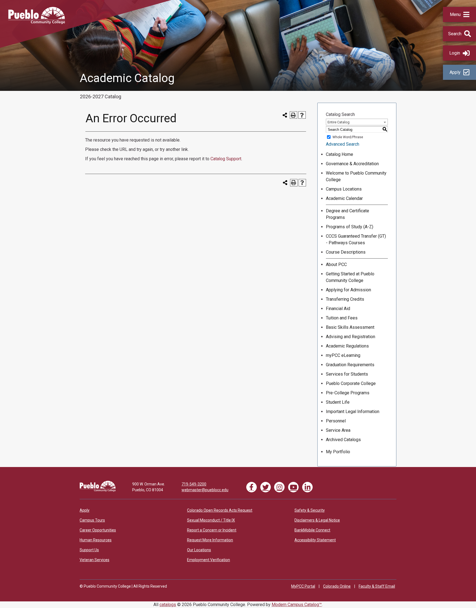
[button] (459, 14)
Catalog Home (339, 154)
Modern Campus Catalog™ (297, 604)
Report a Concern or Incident (211, 530)
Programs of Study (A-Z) (349, 226)
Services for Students (347, 374)
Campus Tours (92, 520)
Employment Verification (208, 560)
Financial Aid (338, 308)
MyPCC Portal (303, 586)
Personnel (336, 421)
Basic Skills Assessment (350, 327)
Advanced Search (342, 144)
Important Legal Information (352, 411)
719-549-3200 (194, 484)
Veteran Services (94, 560)
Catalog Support (225, 158)
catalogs (167, 604)
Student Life (338, 402)
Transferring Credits (345, 299)
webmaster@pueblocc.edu (205, 490)
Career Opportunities (98, 530)
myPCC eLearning (343, 355)
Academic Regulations (347, 346)
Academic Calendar (344, 198)
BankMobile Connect (312, 530)
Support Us (89, 550)
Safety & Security (309, 510)
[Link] (98, 490)
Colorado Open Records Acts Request (219, 510)
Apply (455, 72)
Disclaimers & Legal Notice (317, 520)
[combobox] (357, 122)
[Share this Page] (285, 115)
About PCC (336, 264)
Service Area (338, 430)
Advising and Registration (350, 336)
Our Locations (199, 550)
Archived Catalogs (343, 439)
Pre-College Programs (347, 392)
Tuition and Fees (342, 318)
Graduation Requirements (350, 364)
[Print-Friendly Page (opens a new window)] (293, 115)
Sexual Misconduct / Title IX (211, 520)
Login (454, 53)
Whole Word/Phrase (347, 137)
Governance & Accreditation (352, 163)
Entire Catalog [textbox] (339, 122)
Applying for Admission (348, 289)
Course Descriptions (346, 252)
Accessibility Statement (315, 540)
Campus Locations (344, 189)
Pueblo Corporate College (351, 383)
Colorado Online (337, 586)
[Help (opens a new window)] (302, 115)
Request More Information (210, 540)
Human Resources (96, 540)
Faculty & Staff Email (377, 586)
